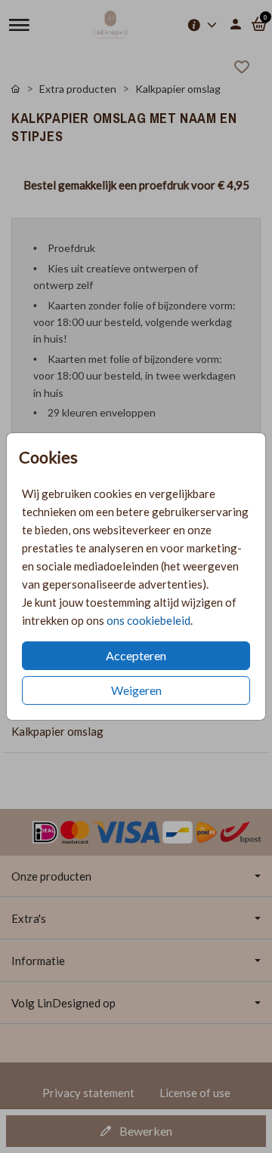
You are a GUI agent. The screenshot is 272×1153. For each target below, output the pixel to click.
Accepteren (136, 655)
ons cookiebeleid (148, 620)
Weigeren (136, 690)
